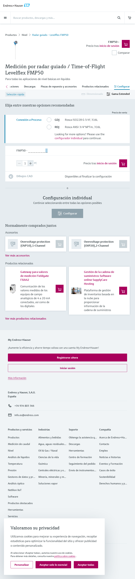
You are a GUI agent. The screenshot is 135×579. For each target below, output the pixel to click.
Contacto (104, 444)
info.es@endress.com (26, 415)
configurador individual (68, 138)
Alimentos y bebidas (49, 437)
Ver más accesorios (17, 255)
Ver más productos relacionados (25, 318)
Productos (11, 34)
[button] (67, 357)
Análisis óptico (16, 483)
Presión (12, 470)
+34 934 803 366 (24, 405)
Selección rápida (15, 94)
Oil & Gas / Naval (47, 450)
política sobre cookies (64, 556)
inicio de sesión (109, 46)
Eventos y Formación (111, 463)
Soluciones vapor (48, 483)
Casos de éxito (107, 470)
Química (43, 463)
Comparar (124, 53)
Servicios (13, 516)
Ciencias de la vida (48, 457)
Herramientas (15, 509)
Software (13, 496)
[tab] (29, 87)
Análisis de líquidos (19, 457)
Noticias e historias (110, 457)
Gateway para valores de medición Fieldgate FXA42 (34, 276)
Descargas (74, 444)
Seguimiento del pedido (82, 463)
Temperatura (15, 463)
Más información (17, 378)
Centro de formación (80, 457)
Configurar (70, 213)
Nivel (24, 34)
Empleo (103, 450)
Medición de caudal (19, 444)
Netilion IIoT (15, 490)
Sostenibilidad (107, 476)
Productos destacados (20, 503)
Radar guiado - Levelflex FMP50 (50, 34)
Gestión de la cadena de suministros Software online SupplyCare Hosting (99, 278)
